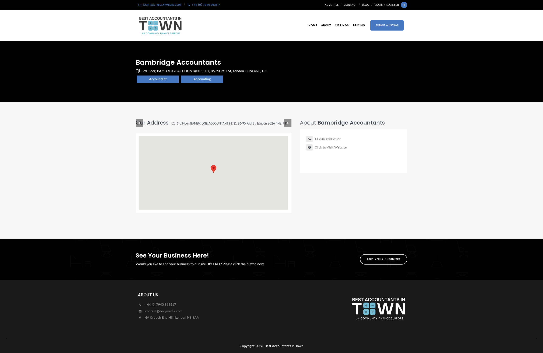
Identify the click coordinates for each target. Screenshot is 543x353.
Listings (342, 25)
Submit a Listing (387, 25)
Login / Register (387, 5)
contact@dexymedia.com (163, 311)
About (326, 25)
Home (312, 25)
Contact (350, 5)
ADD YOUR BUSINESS (383, 259)
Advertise (332, 5)
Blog (365, 5)
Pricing (359, 25)
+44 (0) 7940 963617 (160, 304)
